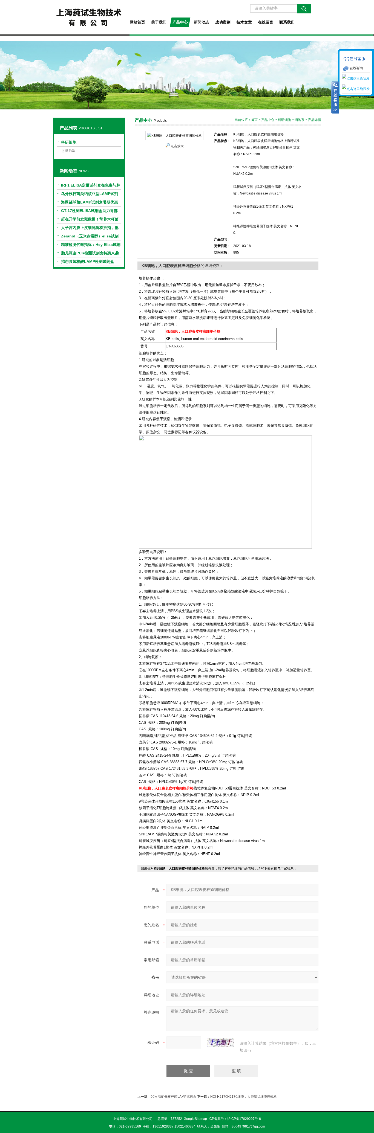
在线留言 (265, 22)
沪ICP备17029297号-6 (244, 1119)
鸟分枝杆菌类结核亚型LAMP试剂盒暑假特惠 (89, 194)
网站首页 (137, 22)
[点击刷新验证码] (220, 1042)
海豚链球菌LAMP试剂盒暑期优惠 (89, 202)
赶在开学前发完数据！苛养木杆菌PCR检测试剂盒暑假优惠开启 (90, 220)
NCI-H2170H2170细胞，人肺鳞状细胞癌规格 (243, 1097)
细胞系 (70, 151)
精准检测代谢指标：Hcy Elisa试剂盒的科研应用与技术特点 (90, 245)
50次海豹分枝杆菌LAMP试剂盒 (173, 1097)
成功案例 (223, 22)
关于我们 (158, 22)
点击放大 (177, 146)
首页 (254, 120)
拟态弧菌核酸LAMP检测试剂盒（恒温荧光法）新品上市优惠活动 (90, 262)
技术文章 (244, 22)
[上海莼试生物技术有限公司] (89, 17)
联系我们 (287, 22)
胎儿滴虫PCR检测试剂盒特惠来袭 (90, 253)
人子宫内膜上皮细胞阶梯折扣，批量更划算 (90, 228)
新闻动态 (201, 22)
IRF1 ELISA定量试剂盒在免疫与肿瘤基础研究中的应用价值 (90, 186)
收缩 (335, 98)
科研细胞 (68, 142)
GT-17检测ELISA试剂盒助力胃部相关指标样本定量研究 (89, 211)
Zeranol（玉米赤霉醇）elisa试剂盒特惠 (90, 237)
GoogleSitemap (195, 1119)
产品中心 (180, 22)
